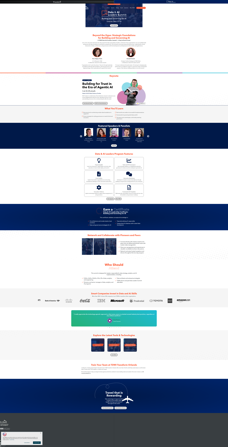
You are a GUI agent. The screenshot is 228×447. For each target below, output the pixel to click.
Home (108, 7)
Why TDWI (118, 198)
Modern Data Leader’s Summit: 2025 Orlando (85, 8)
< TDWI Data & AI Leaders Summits (114, 4)
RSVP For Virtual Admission (101, 103)
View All (114, 145)
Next (147, 135)
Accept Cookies (37, 442)
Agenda (112, 7)
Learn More (114, 354)
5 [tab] (114, 327)
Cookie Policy (12, 439)
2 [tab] (109, 327)
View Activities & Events (121, 407)
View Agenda (114, 25)
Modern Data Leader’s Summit (171, 2)
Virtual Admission (141, 7)
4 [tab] (113, 327)
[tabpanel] (114, 318)
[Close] (40, 433)
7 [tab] (118, 327)
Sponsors (126, 7)
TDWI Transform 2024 (57, 2)
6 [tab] (116, 327)
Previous (80, 135)
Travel (121, 7)
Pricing (117, 7)
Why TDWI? (132, 7)
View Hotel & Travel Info (107, 407)
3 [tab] (111, 327)
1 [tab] (107, 327)
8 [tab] (120, 327)
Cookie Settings (27, 442)
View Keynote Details (87, 103)
